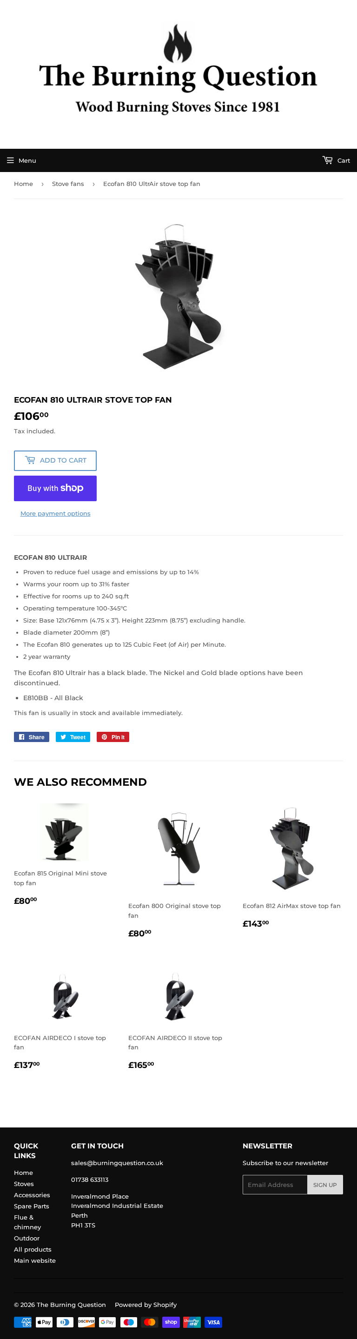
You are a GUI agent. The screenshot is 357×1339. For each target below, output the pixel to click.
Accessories (32, 1195)
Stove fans (68, 183)
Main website (35, 1260)
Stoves (24, 1183)
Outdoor (27, 1238)
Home (23, 183)
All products (33, 1249)
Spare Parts (31, 1206)
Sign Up (325, 1184)
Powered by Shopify (146, 1304)
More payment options (55, 513)
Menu (27, 160)
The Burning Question (71, 1304)
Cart (343, 160)
